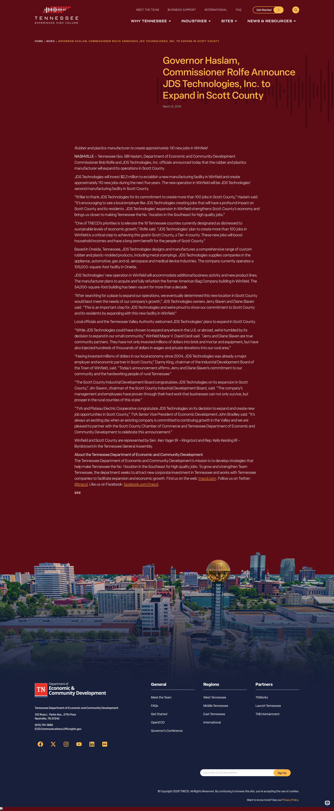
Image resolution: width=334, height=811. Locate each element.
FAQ (238, 10)
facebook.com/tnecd (141, 484)
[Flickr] (104, 744)
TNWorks (262, 697)
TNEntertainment (268, 714)
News (50, 41)
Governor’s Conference (167, 731)
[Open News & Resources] (294, 21)
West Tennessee (214, 697)
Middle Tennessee (215, 706)
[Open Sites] (236, 21)
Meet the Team (147, 10)
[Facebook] (40, 744)
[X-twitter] (53, 744)
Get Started (159, 714)
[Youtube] (79, 744)
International (216, 10)
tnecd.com (207, 478)
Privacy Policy (290, 800)
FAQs (154, 706)
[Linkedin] (91, 744)
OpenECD (158, 722)
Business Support (182, 10)
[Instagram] (66, 744)
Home (39, 41)
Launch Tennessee (268, 706)
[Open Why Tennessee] (170, 21)
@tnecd (81, 484)
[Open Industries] (209, 21)
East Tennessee (214, 714)
